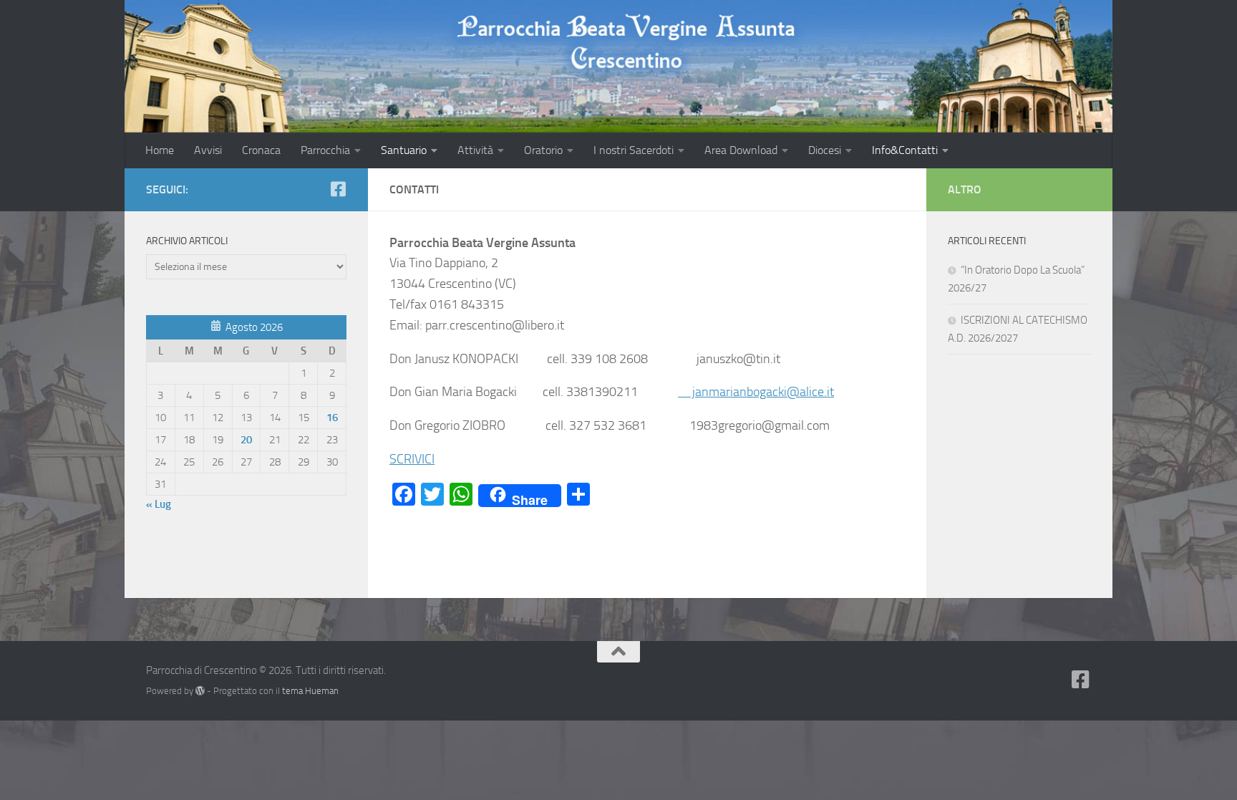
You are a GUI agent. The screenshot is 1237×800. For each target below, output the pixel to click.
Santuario (404, 150)
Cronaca (261, 150)
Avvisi (208, 150)
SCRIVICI (412, 459)
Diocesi (824, 150)
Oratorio (543, 150)
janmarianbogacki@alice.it (756, 392)
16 (332, 417)
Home (159, 150)
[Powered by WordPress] (200, 690)
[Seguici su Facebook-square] (337, 189)
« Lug (158, 504)
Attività (475, 150)
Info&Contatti (905, 150)
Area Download (740, 150)
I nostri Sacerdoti (633, 150)
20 (246, 439)
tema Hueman (310, 690)
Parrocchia (325, 150)
